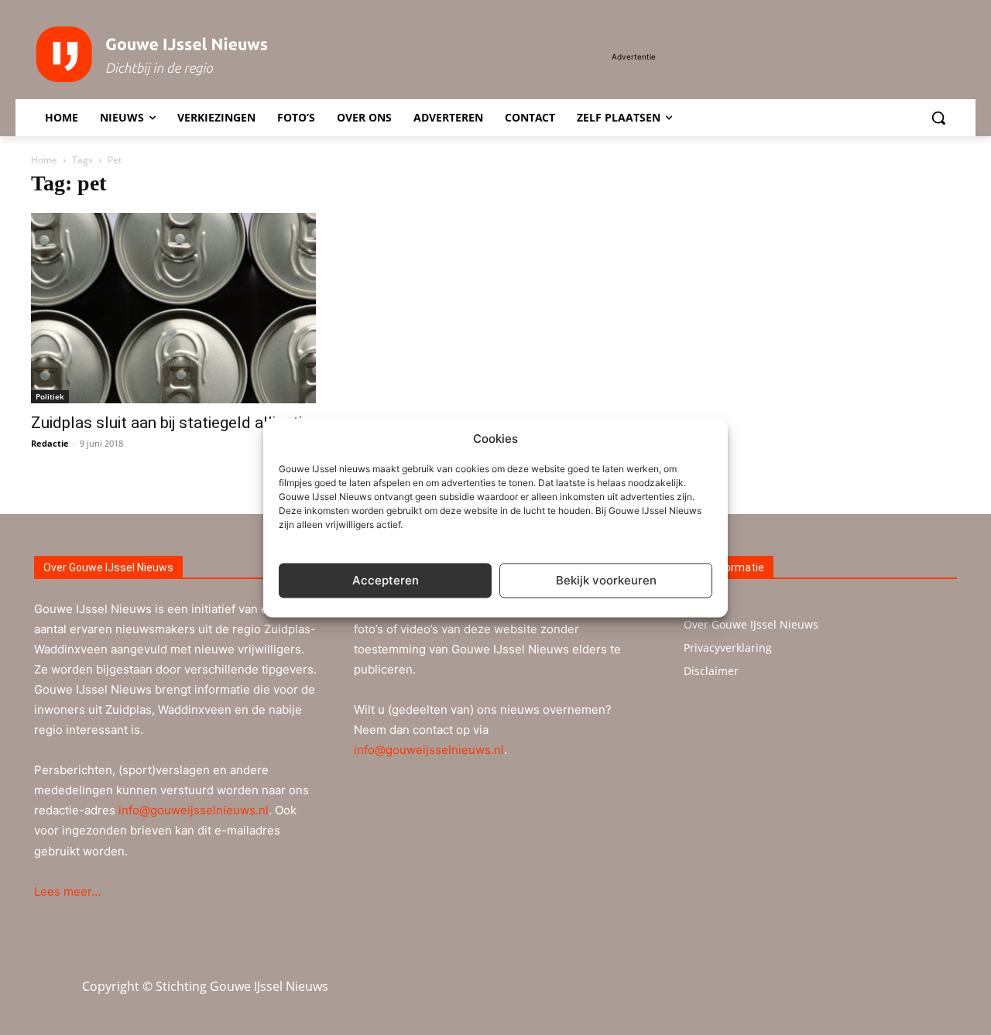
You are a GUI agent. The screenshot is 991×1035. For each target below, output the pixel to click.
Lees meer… (67, 891)
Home (44, 159)
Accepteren (385, 580)
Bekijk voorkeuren (606, 580)
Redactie (50, 443)
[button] (938, 117)
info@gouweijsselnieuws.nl (193, 810)
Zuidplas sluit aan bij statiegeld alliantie (170, 422)
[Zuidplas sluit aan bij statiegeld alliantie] (173, 308)
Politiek (50, 396)
